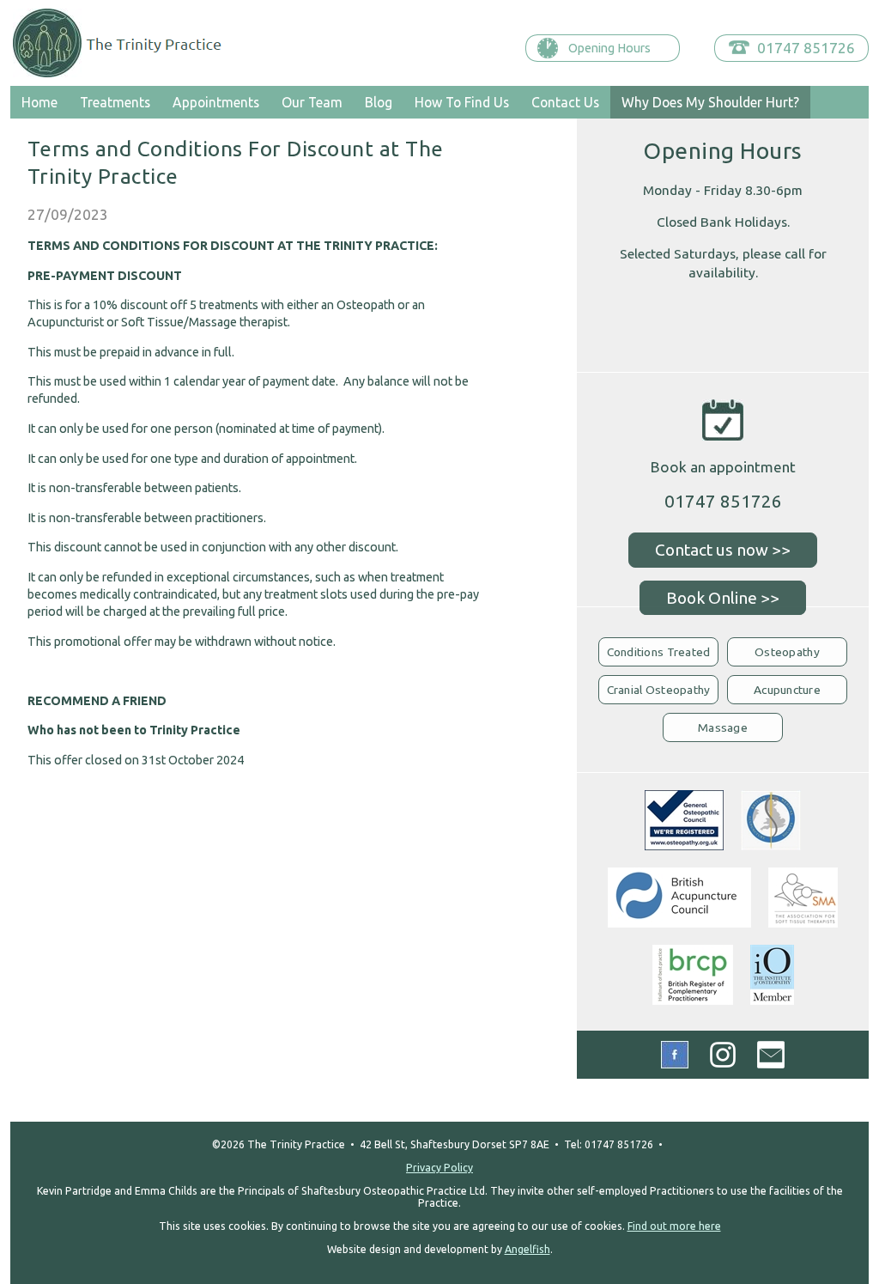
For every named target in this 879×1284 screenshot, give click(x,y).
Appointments (216, 102)
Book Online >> (722, 597)
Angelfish (527, 1249)
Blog (378, 102)
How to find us (462, 102)
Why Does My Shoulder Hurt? (710, 102)
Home (39, 102)
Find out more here (674, 1226)
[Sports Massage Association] (803, 922)
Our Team (312, 102)
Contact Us (565, 102)
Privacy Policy (439, 1167)
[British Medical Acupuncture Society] (771, 845)
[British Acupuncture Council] (679, 922)
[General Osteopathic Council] (684, 845)
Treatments (115, 102)
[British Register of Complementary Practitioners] (692, 999)
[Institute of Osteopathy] (772, 999)
